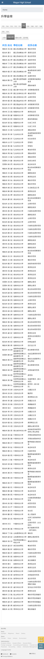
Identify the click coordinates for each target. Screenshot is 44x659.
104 (7, 32)
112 (15, 26)
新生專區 (3, 628)
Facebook (5, 654)
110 (24, 26)
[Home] (22, 2)
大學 (4, 38)
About (2, 636)
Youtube (14, 654)
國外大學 (18, 38)
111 (20, 26)
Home (5, 10)
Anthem (15, 638)
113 (11, 26)
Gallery (23, 633)
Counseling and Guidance (20, 645)
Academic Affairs (6, 643)
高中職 (25, 38)
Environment (22, 638)
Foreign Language (6, 645)
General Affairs (27, 643)
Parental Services (35, 645)
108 (32, 26)
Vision (9, 638)
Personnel (4, 647)
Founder (3, 638)
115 (3, 26)
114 (7, 26)
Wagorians (11, 633)
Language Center (6, 650)
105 (3, 32)
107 (36, 26)
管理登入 (33, 653)
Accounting (12, 647)
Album (17, 633)
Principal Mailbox (7, 656)
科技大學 (10, 37)
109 (28, 26)
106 (40, 26)
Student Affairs (17, 643)
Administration (5, 641)
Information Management (30, 647)
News (2, 631)
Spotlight (3, 633)
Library (19, 647)
